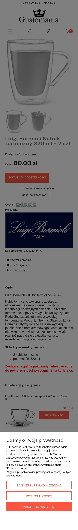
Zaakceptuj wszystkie (39, 507)
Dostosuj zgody (39, 496)
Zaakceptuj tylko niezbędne (39, 485)
